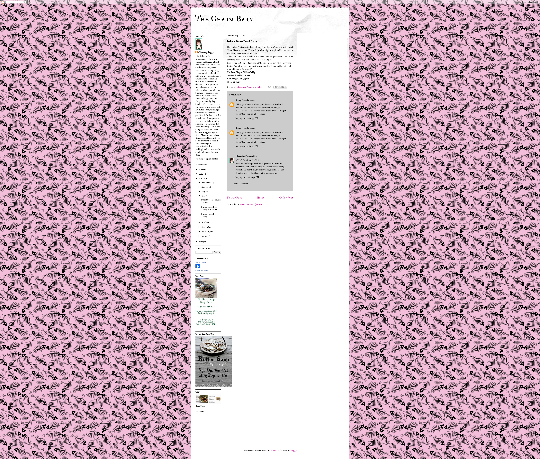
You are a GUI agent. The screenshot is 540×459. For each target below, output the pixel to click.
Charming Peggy (243, 156)
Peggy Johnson (200, 262)
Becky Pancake (242, 100)
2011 (201, 241)
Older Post (286, 197)
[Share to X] (280, 87)
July (204, 191)
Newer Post (234, 197)
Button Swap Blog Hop (209, 215)
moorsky (275, 450)
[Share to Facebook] (282, 87)
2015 (201, 169)
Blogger (293, 450)
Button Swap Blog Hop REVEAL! (209, 208)
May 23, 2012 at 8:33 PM (247, 118)
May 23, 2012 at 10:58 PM (247, 177)
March (205, 227)
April (204, 222)
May (204, 196)
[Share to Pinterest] (285, 87)
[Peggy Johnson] (197, 267)
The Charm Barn (224, 19)
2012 (201, 178)
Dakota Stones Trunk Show (210, 201)
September (207, 182)
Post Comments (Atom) (251, 204)
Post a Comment (240, 183)
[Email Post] (269, 87)
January (205, 236)
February (206, 231)
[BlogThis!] (277, 87)
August (205, 187)
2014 (201, 173)
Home (261, 197)
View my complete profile (206, 158)
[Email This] (274, 87)
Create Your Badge (201, 270)
